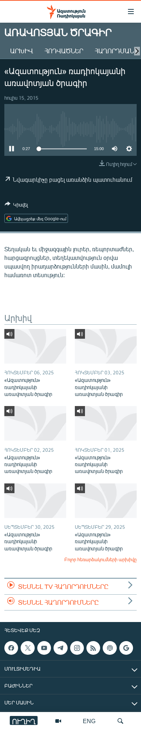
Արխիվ (21, 51)
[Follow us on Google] (126, 648)
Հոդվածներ (63, 51)
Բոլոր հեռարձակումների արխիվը (100, 559)
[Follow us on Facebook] (11, 648)
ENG (89, 720)
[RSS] (93, 648)
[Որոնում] (120, 721)
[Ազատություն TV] (58, 721)
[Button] (16, 205)
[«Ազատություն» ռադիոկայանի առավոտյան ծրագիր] (35, 346)
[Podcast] (109, 648)
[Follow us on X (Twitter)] (27, 648)
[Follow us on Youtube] (44, 648)
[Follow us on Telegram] (60, 648)
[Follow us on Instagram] (77, 648)
